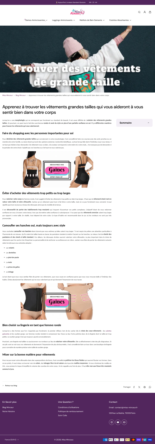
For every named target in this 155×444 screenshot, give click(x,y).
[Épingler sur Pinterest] (144, 387)
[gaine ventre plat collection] (56, 169)
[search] (139, 11)
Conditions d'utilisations (68, 407)
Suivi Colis (62, 415)
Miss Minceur (7, 95)
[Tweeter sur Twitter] (139, 387)
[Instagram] (111, 422)
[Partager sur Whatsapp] (150, 387)
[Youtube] (118, 422)
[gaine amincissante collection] (56, 301)
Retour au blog (11, 385)
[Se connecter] (144, 11)
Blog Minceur (21, 95)
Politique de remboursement (70, 411)
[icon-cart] (150, 11)
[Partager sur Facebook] (134, 387)
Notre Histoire (8, 411)
